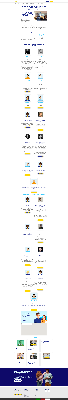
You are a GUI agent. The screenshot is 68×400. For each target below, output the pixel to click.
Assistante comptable (40, 278)
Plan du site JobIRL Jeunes (27, 397)
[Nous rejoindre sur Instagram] (46, 391)
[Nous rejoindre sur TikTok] (49, 391)
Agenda (27, 3)
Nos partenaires (26, 395)
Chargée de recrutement (34, 302)
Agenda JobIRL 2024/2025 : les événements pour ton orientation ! (33, 348)
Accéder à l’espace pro (18, 380)
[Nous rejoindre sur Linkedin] (45, 391)
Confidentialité (36, 391)
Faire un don (36, 394)
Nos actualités (23, 3)
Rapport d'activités (26, 396)
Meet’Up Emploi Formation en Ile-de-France (20, 348)
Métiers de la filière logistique (40, 255)
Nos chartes (36, 396)
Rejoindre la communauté (18, 394)
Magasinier (27, 205)
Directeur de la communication (28, 82)
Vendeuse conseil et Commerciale (27, 120)
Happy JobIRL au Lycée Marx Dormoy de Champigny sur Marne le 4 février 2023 (33, 362)
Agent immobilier (27, 142)
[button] (27, 91)
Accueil (15, 3)
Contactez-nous (36, 390)
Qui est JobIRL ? (26, 390)
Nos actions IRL (26, 391)
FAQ (35, 395)
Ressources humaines (28, 278)
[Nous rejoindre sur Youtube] (48, 391)
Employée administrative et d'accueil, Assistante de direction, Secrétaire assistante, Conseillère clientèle (27, 234)
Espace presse (26, 394)
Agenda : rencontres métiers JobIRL (45, 342)
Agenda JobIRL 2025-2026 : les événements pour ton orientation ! (20, 362)
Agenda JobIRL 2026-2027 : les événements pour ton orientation (46, 362)
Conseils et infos (19, 3)
